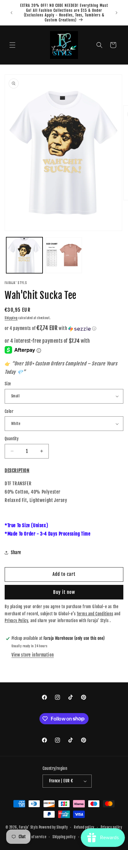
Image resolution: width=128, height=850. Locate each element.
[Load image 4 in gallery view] (64, 255)
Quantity (12, 438)
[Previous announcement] (11, 13)
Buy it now (64, 592)
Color (9, 411)
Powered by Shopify (53, 827)
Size (8, 383)
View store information (32, 655)
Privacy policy (111, 827)
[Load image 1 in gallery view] (24, 255)
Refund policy (84, 827)
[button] (12, 45)
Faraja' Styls (29, 827)
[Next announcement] (116, 13)
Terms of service (34, 837)
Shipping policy (64, 837)
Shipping (11, 318)
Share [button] (16, 552)
